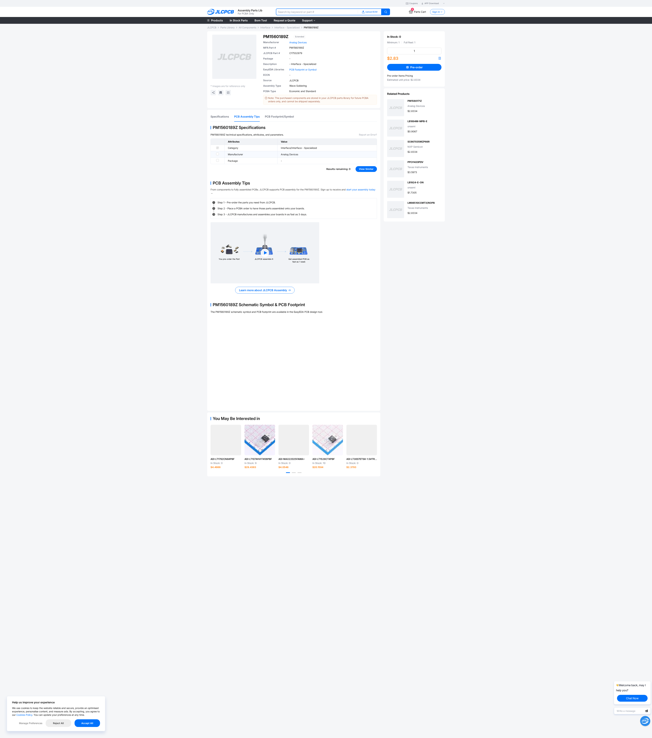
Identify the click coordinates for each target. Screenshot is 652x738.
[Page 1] (288, 472)
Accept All (87, 723)
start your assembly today (360, 189)
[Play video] (265, 253)
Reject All (58, 723)
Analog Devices (298, 42)
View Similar (366, 169)
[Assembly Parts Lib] (220, 11)
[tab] (220, 116)
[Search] (386, 11)
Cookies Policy (24, 714)
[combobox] (317, 12)
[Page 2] (294, 472)
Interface (265, 27)
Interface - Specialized (287, 27)
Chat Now (632, 698)
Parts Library (227, 27)
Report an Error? (368, 134)
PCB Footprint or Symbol (302, 69)
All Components (247, 27)
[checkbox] (217, 147)
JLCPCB (211, 27)
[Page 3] (299, 472)
